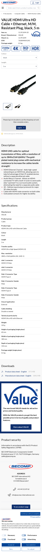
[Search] (38, 8)
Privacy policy (35, 517)
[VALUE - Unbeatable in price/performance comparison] (21, 395)
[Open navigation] (2, 8)
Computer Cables (20, 14)
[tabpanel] (21, 86)
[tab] (7, 106)
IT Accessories (7, 14)
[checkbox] (4, 535)
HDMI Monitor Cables (34, 14)
